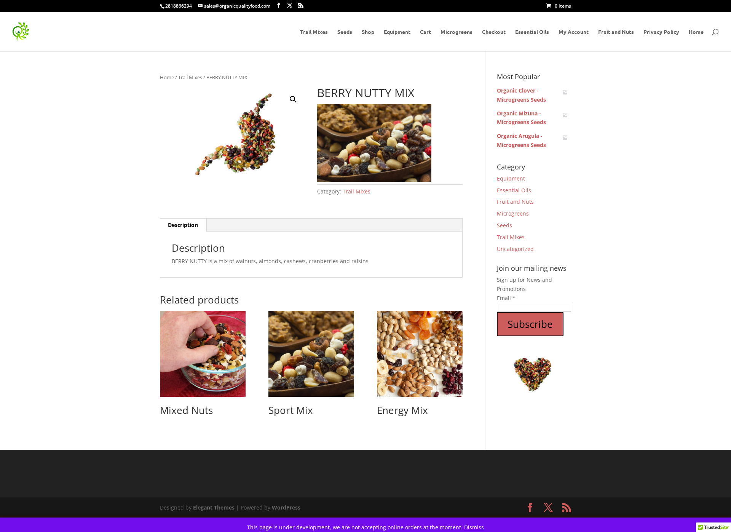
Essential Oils (532, 32)
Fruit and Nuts (616, 32)
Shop (368, 32)
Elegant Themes (214, 507)
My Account (574, 32)
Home (696, 32)
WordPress (286, 507)
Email (506, 298)
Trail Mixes (314, 32)
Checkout (494, 32)
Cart (425, 32)
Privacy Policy (661, 32)
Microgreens (456, 32)
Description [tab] (183, 224)
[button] (293, 99)
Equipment (397, 32)
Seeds (344, 32)
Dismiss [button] (474, 527)
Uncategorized (515, 248)
